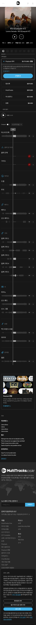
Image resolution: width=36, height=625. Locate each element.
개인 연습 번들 (5, 562)
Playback (4, 544)
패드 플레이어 (5, 547)
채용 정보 (21, 540)
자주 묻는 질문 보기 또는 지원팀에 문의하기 (14, 514)
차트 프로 (4, 565)
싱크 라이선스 (5, 532)
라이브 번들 (5, 526)
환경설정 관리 (18, 601)
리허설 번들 (5, 529)
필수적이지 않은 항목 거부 (18, 605)
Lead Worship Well (24, 526)
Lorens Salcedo (11, 31)
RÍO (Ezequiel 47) (24, 31)
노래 (19, 523)
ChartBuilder (5, 559)
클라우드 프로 (5, 553)
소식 (19, 542)
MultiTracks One (6, 523)
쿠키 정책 (22, 617)
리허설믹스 (4, 556)
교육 (19, 529)
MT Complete (5, 535)
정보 (19, 537)
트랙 (2, 541)
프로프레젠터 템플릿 (7, 568)
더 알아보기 (6, 71)
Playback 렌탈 (5, 550)
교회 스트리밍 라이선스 (8, 538)
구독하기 (18, 76)
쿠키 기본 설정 (16, 594)
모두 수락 (18, 609)
